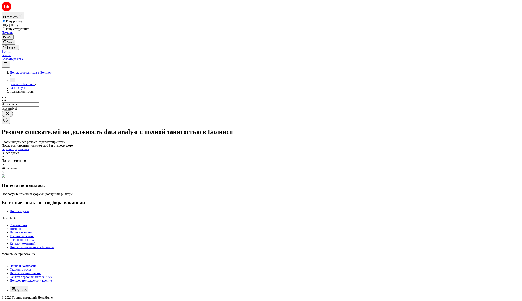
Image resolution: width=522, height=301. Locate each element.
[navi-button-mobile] (6, 64)
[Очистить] (7, 113)
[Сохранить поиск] (6, 120)
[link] (8, 42)
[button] (6, 51)
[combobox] (20, 104)
